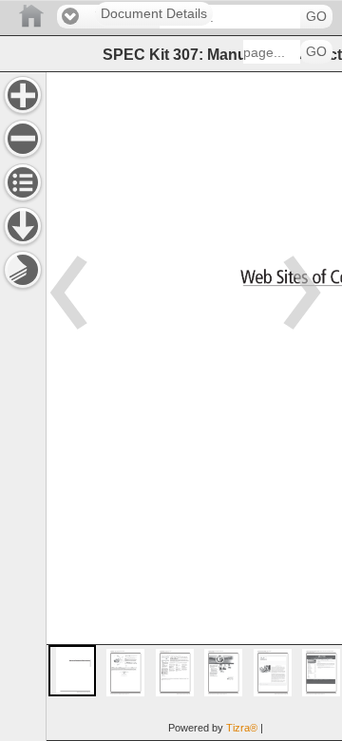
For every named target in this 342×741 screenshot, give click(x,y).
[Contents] (23, 182)
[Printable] (23, 270)
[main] (194, 406)
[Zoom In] (23, 95)
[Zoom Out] (23, 139)
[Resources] (23, 226)
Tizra (241, 727)
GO (316, 16)
